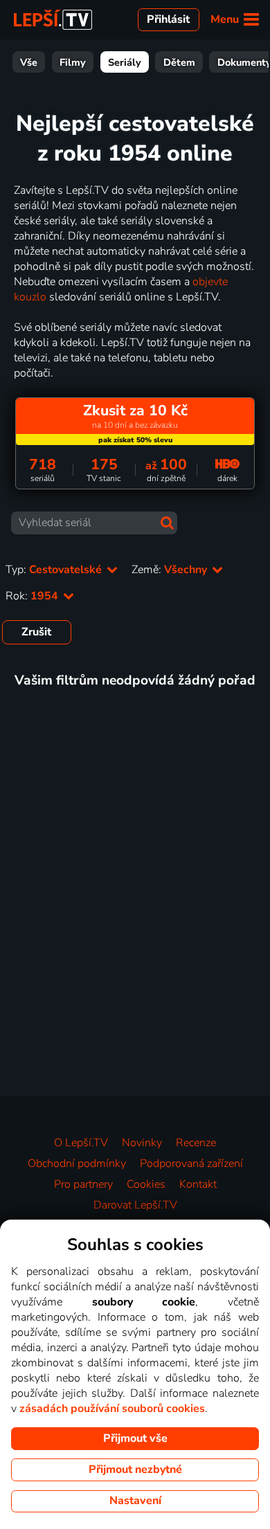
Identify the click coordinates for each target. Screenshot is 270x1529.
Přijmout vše (135, 1438)
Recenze (196, 1142)
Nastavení (135, 1500)
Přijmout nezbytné (135, 1469)
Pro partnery (83, 1184)
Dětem (179, 62)
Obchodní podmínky (77, 1163)
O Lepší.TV (81, 1142)
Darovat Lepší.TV (135, 1205)
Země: (171, 569)
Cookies (146, 1184)
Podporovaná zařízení (191, 1163)
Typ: (55, 569)
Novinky (142, 1142)
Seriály (124, 62)
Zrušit (36, 632)
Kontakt (198, 1184)
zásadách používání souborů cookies (112, 1408)
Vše (28, 62)
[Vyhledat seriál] (167, 523)
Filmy (73, 62)
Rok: (33, 596)
